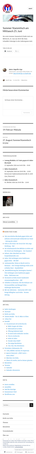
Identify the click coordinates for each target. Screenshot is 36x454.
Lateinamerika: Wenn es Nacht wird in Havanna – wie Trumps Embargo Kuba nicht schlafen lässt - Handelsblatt (19, 265)
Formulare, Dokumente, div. (13, 348)
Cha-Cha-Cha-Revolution (16, 346)
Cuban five (8, 319)
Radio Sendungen (10, 309)
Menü (30, 8)
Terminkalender (8, 431)
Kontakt (7, 321)
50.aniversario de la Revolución (16, 324)
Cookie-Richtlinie (19, 447)
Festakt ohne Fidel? (14, 341)
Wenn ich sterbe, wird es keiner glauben (19, 360)
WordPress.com (10, 394)
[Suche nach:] (16, 405)
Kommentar (26, 112)
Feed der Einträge (10, 389)
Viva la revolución (14, 336)
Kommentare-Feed (11, 392)
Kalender (9, 368)
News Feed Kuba (10, 232)
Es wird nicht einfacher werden (18, 334)
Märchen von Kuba (12, 358)
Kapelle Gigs (9, 80)
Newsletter (8, 363)
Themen (5, 422)
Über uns (6, 435)
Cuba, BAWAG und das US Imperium (17, 351)
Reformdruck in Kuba (15, 329)
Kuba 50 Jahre (12, 338)
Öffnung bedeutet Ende (15, 331)
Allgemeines (24, 80)
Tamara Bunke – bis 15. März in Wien (17, 316)
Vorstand (7, 312)
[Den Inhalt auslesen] (3, 232)
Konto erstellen (9, 384)
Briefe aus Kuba (10, 314)
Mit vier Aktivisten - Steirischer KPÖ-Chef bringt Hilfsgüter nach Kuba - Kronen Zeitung (18, 292)
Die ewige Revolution (15, 343)
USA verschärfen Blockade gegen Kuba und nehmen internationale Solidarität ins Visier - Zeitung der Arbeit (19, 238)
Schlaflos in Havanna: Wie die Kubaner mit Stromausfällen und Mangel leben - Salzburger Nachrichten (18, 285)
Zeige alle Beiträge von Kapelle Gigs (22, 73)
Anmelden (8, 387)
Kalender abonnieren (13, 370)
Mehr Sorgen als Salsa (15, 326)
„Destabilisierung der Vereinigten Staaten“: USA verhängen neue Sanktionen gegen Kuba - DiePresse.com (18, 272)
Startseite (6, 414)
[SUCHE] (31, 405)
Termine (7, 365)
